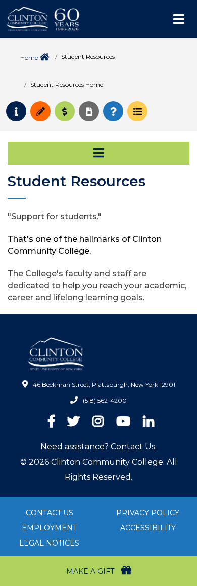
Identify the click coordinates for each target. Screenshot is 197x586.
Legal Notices (49, 543)
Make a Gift (91, 571)
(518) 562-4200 (105, 400)
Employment (49, 527)
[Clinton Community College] (88, 19)
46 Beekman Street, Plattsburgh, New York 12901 (104, 384)
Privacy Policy (147, 512)
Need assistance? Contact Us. (98, 447)
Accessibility (148, 527)
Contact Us (49, 512)
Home (29, 57)
